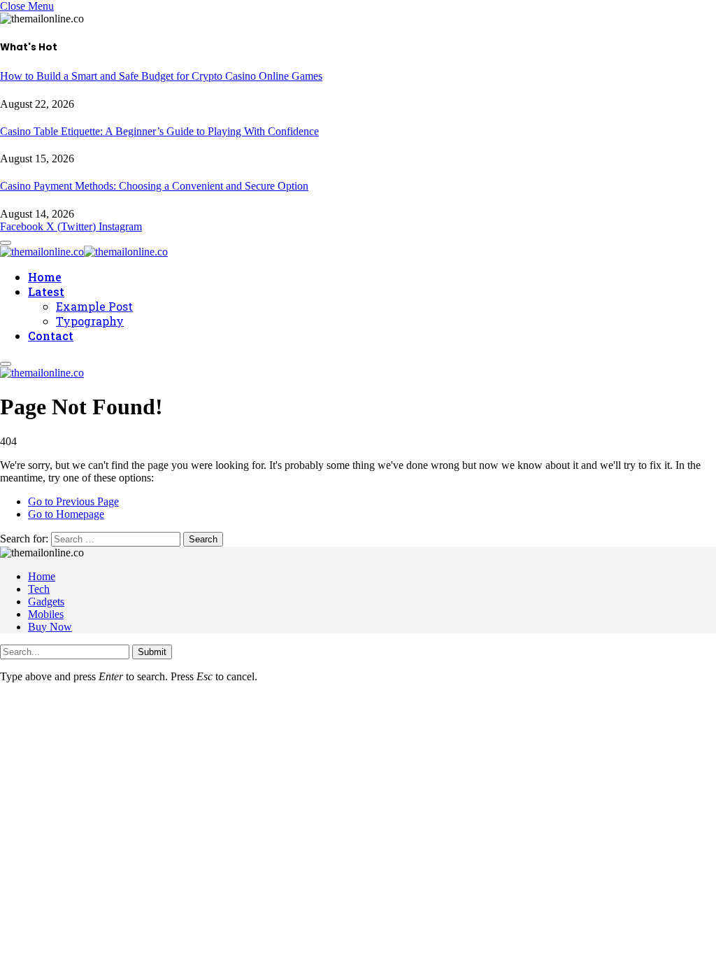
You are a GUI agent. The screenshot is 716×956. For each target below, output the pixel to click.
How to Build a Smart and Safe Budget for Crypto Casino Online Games (161, 76)
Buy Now (50, 627)
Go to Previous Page (73, 501)
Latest (46, 291)
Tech (39, 589)
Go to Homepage (66, 514)
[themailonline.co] (84, 249)
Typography (90, 321)
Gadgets (46, 601)
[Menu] (5, 364)
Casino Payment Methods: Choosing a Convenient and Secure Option (154, 186)
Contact (50, 335)
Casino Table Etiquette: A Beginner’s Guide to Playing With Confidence (159, 131)
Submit (152, 652)
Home (45, 276)
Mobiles (46, 614)
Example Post (94, 306)
